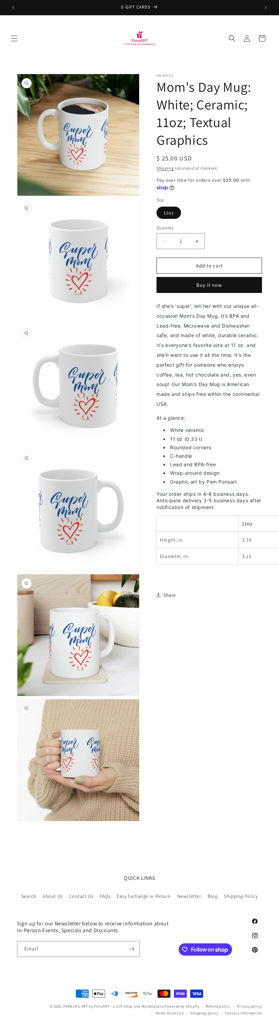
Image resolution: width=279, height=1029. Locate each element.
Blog (212, 896)
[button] (14, 38)
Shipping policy (204, 1013)
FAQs (105, 896)
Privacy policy (249, 1006)
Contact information (243, 1013)
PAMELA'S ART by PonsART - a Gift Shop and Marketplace (113, 1006)
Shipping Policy (241, 896)
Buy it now (209, 285)
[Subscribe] (131, 949)
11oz (169, 213)
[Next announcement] (265, 7)
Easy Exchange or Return (144, 896)
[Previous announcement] (13, 7)
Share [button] (169, 595)
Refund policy (218, 1006)
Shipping (165, 168)
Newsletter (189, 896)
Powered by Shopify (181, 1006)
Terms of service (169, 1013)
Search (28, 896)
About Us (53, 896)
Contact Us (81, 896)
